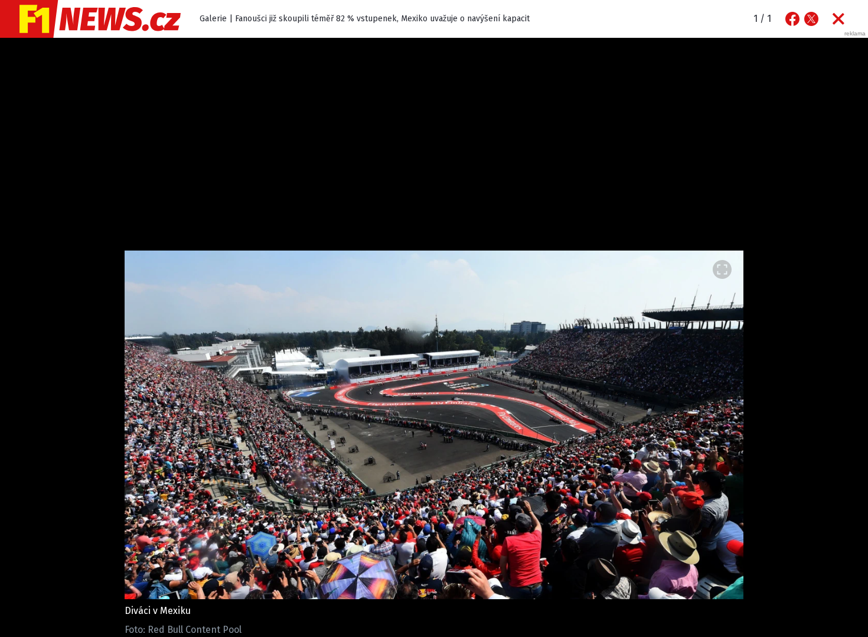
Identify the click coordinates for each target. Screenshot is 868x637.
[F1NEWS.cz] (90, 19)
